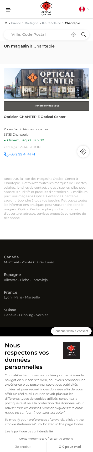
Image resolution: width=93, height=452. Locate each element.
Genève (10, 315)
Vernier (42, 315)
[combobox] (46, 35)
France (10, 293)
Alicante (10, 280)
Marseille (32, 298)
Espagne (12, 275)
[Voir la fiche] (46, 118)
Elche (24, 280)
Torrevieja (40, 280)
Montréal (11, 263)
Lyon (8, 298)
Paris (18, 298)
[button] (8, 9)
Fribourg (26, 315)
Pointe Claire (32, 263)
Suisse (10, 310)
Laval (49, 263)
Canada (11, 257)
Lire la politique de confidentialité (29, 431)
